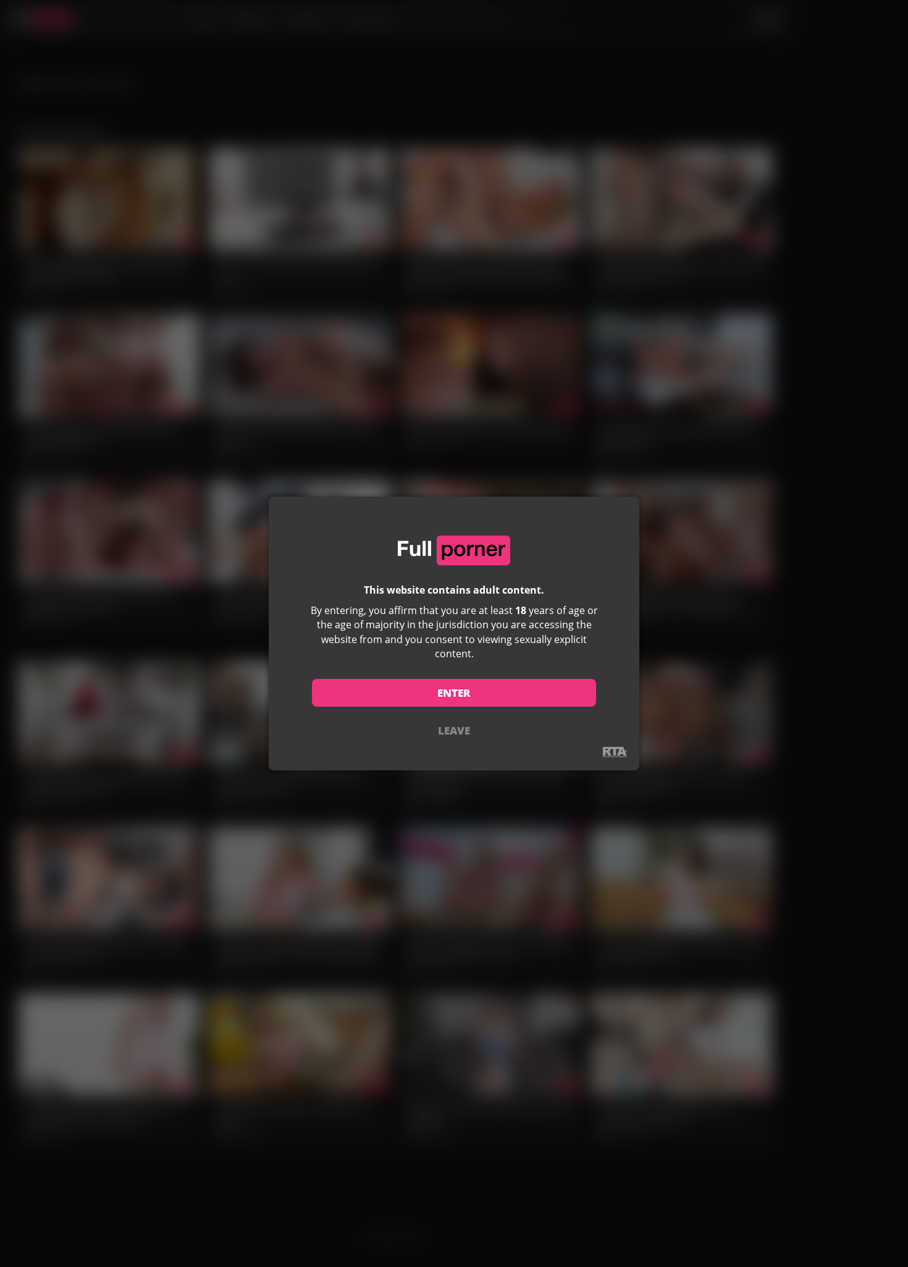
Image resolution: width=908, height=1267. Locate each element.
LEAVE (454, 730)
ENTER (454, 693)
